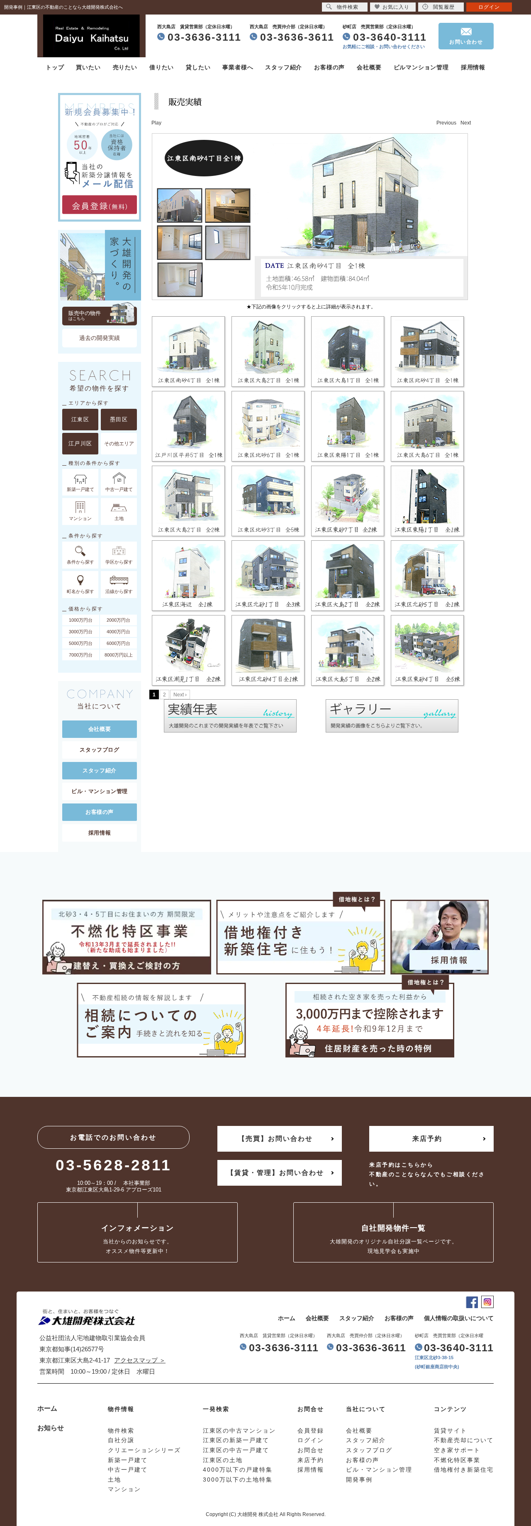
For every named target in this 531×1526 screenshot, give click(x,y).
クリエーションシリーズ (144, 1450)
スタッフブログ (99, 750)
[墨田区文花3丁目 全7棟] (269, 576)
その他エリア (119, 444)
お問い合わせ (466, 42)
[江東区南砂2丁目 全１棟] (348, 576)
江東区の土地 (223, 1460)
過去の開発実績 (99, 337)
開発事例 (359, 1479)
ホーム (286, 1318)
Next (465, 123)
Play (156, 123)
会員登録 (310, 1430)
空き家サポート (457, 1450)
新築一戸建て (128, 1460)
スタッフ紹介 (283, 67)
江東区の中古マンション (239, 1430)
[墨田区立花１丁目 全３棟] (189, 651)
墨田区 (119, 419)
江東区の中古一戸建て (236, 1450)
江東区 (80, 419)
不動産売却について (464, 1440)
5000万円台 (81, 643)
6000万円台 (118, 643)
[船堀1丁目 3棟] (348, 502)
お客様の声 (329, 67)
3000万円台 (81, 631)
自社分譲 (121, 1440)
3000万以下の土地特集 (238, 1479)
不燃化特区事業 (457, 1460)
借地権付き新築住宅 (464, 1469)
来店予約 (427, 1138)
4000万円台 (118, 631)
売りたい (125, 67)
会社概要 (369, 67)
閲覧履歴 (444, 7)
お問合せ (310, 1450)
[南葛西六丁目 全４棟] (428, 502)
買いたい (88, 67)
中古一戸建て (128, 1469)
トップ (55, 67)
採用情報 (473, 67)
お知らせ (50, 1427)
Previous (446, 123)
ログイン (489, 7)
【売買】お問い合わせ (275, 1138)
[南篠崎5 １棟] (189, 576)
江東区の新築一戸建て (236, 1440)
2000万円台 (118, 620)
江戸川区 (80, 443)
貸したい (198, 67)
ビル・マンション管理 (99, 791)
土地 (114, 1479)
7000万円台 (81, 654)
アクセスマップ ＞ (140, 1360)
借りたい (161, 67)
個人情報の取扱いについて (459, 1318)
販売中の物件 (84, 315)
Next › (180, 695)
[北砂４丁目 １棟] (428, 576)
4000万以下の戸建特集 (238, 1469)
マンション (124, 1489)
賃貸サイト (450, 1430)
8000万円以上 (119, 654)
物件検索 (347, 7)
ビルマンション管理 (421, 67)
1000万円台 (81, 620)
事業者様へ (237, 67)
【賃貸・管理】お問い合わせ (275, 1172)
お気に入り (395, 7)
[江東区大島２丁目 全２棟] (269, 651)
